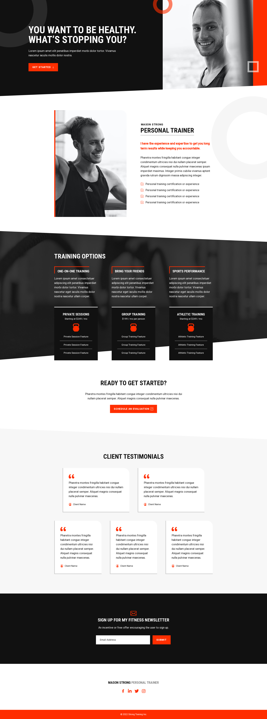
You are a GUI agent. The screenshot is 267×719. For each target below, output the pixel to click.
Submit (161, 639)
